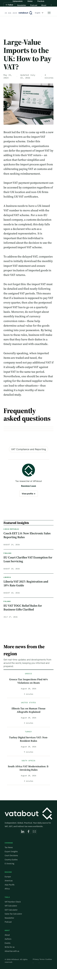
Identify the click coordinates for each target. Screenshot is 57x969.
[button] (9, 7)
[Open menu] (49, 13)
